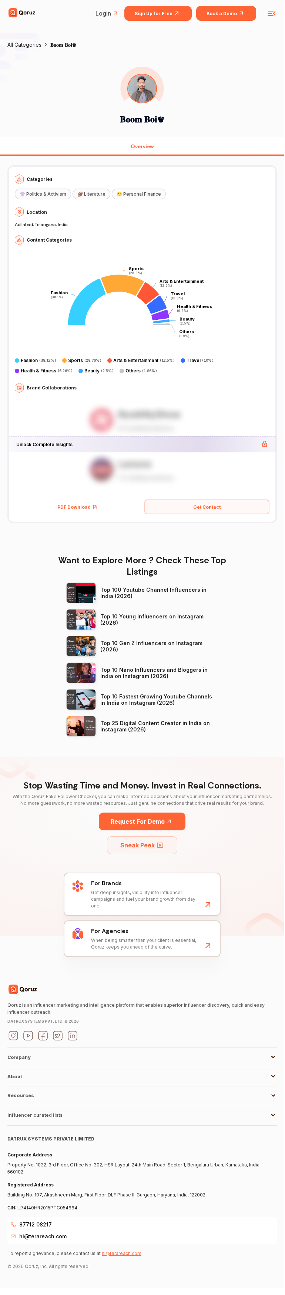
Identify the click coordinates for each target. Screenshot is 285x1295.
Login (103, 13)
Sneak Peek (137, 845)
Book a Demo (222, 13)
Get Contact (207, 507)
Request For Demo (138, 821)
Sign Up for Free (153, 13)
